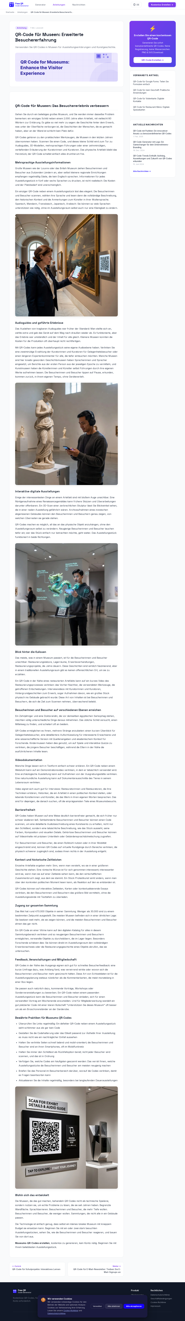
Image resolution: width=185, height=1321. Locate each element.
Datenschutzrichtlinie (160, 1295)
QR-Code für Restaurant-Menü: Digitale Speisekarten (151, 108)
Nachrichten (78, 4)
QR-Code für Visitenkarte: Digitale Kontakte (148, 99)
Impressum (155, 1306)
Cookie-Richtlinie (158, 1302)
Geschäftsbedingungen (161, 1298)
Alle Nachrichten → (142, 171)
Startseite (10, 12)
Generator (40, 4)
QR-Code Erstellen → (152, 60)
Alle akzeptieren (134, 1306)
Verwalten (97, 1306)
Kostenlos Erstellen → (162, 4)
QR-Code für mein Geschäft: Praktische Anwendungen (151, 91)
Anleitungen (59, 4)
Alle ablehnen (114, 1306)
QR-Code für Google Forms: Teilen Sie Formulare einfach (151, 82)
